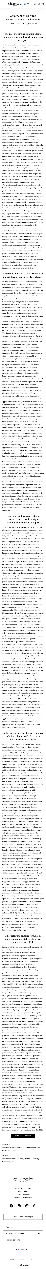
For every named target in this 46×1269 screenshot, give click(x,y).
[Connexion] (39, 4)
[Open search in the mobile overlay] (35, 4)
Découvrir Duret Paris (23, 1135)
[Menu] (4, 4)
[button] (27, 4)
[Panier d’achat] (43, 4)
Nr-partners (25, 1265)
